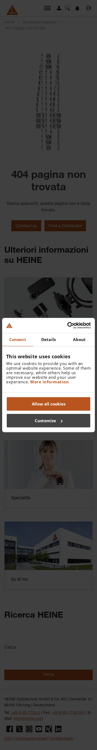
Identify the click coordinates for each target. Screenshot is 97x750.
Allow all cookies (48, 404)
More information (49, 381)
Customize (45, 420)
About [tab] (79, 339)
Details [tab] (48, 339)
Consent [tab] (17, 339)
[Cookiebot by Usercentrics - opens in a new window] (68, 325)
